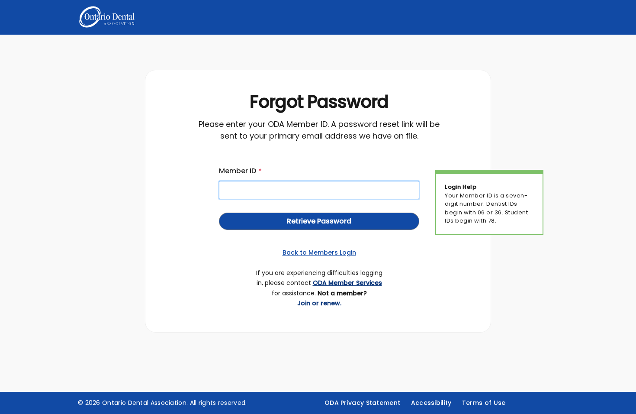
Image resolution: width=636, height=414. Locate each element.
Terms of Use (484, 402)
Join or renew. (319, 303)
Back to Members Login (319, 252)
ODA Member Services (347, 282)
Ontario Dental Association (144, 402)
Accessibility (431, 402)
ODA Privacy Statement (362, 402)
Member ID (240, 171)
